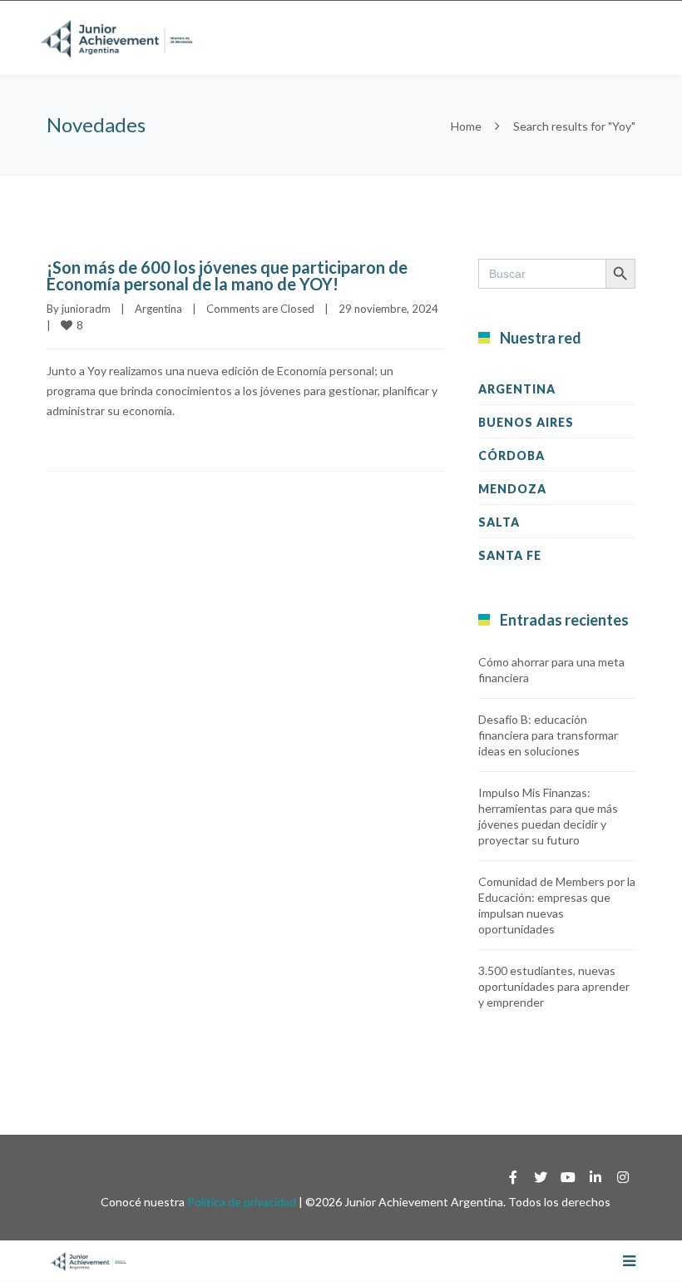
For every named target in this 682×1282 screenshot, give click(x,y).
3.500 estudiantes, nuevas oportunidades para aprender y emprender (554, 986)
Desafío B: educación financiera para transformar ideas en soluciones (548, 735)
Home (466, 126)
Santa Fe (509, 555)
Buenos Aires (526, 422)
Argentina (158, 308)
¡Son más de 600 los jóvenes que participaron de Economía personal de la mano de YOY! (227, 275)
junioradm (86, 308)
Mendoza (512, 489)
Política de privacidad (241, 1202)
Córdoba (511, 455)
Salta (499, 522)
